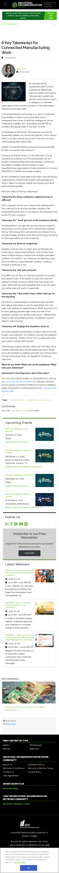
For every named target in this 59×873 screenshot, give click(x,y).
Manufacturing (33, 400)
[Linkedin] (7, 525)
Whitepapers (36, 745)
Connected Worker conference (19, 381)
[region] (29, 860)
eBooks (6, 749)
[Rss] (26, 525)
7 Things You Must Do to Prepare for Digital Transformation (24, 708)
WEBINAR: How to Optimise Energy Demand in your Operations (18, 605)
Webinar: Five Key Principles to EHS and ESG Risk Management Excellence (19, 572)
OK (28, 868)
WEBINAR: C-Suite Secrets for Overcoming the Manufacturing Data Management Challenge (19, 637)
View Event (24, 442)
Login (13, 410)
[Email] (21, 525)
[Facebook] (12, 525)
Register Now (11, 442)
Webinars (34, 749)
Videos (6, 745)
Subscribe (23, 410)
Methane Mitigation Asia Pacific (19, 475)
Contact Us (8, 772)
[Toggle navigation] (5, 4)
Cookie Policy (34, 772)
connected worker (17, 400)
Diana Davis (21, 69)
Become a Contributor (14, 768)
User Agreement (11, 775)
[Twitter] (16, 525)
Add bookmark (10, 58)
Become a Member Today (40, 768)
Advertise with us (36, 764)
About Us (7, 764)
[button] (30, 24)
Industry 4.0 (45, 400)
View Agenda (24, 467)
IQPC (34, 836)
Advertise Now (10, 788)
